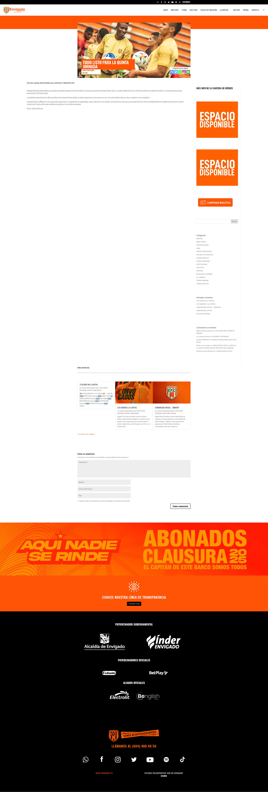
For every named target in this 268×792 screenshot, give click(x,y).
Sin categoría (201, 277)
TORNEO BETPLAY (202, 284)
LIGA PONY (200, 268)
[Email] (188, 72)
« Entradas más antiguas (86, 434)
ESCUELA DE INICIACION (204, 255)
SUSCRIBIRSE (186, 2)
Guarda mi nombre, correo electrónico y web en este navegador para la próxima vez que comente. (105, 501)
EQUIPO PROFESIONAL (88, 71)
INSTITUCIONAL (201, 264)
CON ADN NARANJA (203, 314)
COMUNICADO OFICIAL (204, 310)
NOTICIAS (85, 73)
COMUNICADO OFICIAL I (224, 351)
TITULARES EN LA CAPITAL (205, 301)
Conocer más (134, 603)
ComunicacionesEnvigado (88, 388)
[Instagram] (184, 72)
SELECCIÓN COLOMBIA (204, 274)
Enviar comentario (180, 506)
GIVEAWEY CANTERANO (221, 336)
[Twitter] (176, 72)
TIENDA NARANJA (202, 280)
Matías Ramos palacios (204, 331)
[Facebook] (172, 72)
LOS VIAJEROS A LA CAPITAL (205, 304)
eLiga (198, 248)
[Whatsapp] (180, 72)
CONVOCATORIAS (202, 245)
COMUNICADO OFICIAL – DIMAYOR (208, 307)
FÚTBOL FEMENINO (203, 261)
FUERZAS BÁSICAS (202, 258)
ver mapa (164, 776)
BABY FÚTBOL (201, 242)
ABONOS (199, 238)
